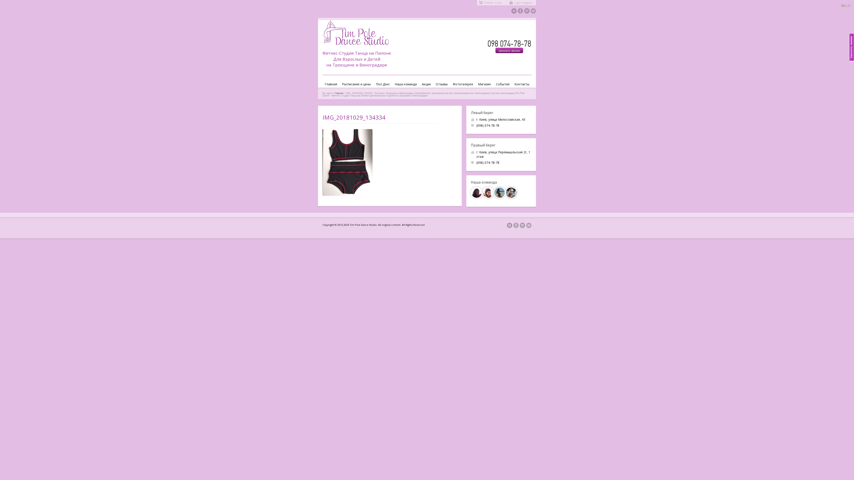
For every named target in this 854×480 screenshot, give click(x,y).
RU (843, 6)
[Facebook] (520, 11)
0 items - (493, 2)
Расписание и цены (356, 84)
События (503, 84)
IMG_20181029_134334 (353, 117)
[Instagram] (527, 11)
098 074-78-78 (509, 44)
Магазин (484, 84)
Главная (331, 84)
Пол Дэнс (383, 84)
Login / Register (523, 2)
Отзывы (442, 84)
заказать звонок (509, 50)
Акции (426, 84)
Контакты (521, 84)
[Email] (533, 11)
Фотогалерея (463, 84)
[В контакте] (514, 11)
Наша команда (406, 84)
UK (848, 6)
